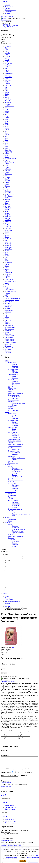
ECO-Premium (9, 106)
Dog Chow (8, 99)
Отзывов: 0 (13, 678)
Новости (7, 603)
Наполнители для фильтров (21, 514)
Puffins (7, 223)
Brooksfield (8, 77)
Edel (6, 107)
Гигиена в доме (13, 410)
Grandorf (7, 145)
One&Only (8, 199)
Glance (7, 135)
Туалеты (15, 384)
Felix (6, 114)
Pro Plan (7, 218)
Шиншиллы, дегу (17, 476)
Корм (10, 466)
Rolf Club (8, 228)
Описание (4, 681)
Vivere (7, 266)
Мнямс (7, 322)
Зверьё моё (8, 301)
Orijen (6, 203)
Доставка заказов (10, 807)
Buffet (6, 78)
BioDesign (8, 65)
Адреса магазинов (10, 821)
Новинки (8, 598)
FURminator (16, 396)
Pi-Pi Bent (8, 208)
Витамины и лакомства (15, 393)
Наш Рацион (9, 325)
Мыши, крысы (16, 471)
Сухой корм (12, 362)
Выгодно (7, 293)
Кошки (7, 412)
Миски (10, 408)
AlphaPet (7, 53)
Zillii (6, 271)
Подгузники (16, 383)
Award (7, 60)
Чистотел (8, 351)
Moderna (7, 180)
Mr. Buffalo (8, 192)
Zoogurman (8, 274)
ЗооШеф (7, 308)
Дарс (6, 295)
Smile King (8, 245)
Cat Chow (8, 80)
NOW (6, 198)
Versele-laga (8, 262)
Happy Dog (8, 152)
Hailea (6, 148)
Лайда (7, 315)
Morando (7, 186)
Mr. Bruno (8, 191)
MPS (6, 189)
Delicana (7, 97)
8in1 (6, 48)
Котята (14, 415)
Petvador (7, 206)
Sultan (6, 252)
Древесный (15, 435)
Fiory (6, 119)
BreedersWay (9, 73)
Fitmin (6, 121)
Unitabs (7, 261)
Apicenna (7, 56)
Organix (7, 201)
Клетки (10, 478)
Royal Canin (8, 230)
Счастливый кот (10, 339)
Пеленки (15, 381)
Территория (8, 344)
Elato (6, 109)
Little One (8, 169)
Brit (6, 75)
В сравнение (12, 676)
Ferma (6, 116)
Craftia (7, 92)
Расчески (15, 398)
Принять (22, 860)
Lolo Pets (7, 170)
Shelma (7, 237)
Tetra (6, 254)
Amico (7, 55)
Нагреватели (16, 504)
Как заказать (9, 11)
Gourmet (7, 141)
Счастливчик (9, 337)
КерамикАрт (9, 310)
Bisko (6, 66)
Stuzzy (7, 250)
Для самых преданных (12, 300)
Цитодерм (8, 349)
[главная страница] (4, 18)
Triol (6, 259)
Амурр (7, 283)
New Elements (9, 196)
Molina (7, 182)
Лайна (7, 317)
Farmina (7, 112)
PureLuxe (7, 225)
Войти (3, 16)
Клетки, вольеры (13, 400)
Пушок (7, 332)
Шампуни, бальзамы (18, 403)
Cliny (6, 89)
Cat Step (7, 82)
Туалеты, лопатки (14, 439)
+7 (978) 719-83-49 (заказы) (9, 25)
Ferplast (7, 118)
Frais (6, 126)
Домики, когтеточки (14, 446)
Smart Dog (8, 243)
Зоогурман (8, 306)
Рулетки (11, 391)
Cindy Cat (8, 85)
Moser (6, 187)
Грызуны (7, 464)
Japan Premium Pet (10, 158)
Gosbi (6, 140)
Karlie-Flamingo (9, 162)
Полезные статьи (10, 10)
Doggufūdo (8, 102)
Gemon (7, 129)
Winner (7, 269)
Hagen (7, 146)
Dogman (7, 104)
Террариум (8, 517)
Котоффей (8, 312)
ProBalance (8, 220)
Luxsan (7, 172)
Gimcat (7, 131)
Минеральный (16, 434)
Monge (7, 184)
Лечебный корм (13, 374)
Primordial (8, 216)
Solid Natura (8, 247)
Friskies (7, 128)
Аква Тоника (9, 279)
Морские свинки (17, 470)
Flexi (6, 123)
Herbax (7, 153)
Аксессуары (12, 483)
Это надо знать (9, 819)
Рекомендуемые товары (12, 601)
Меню (5, 1)
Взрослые (15, 366)
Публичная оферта (11, 823)
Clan (6, 87)
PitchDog (7, 209)
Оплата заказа (9, 6)
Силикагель (16, 437)
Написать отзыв (24, 678)
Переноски (11, 386)
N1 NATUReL (9, 194)
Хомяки (14, 473)
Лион (6, 318)
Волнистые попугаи (18, 529)
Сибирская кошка (10, 335)
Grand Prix (8, 143)
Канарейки (15, 527)
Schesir (7, 235)
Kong (6, 165)
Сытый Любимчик (11, 342)
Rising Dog (8, 226)
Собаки (7, 361)
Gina (6, 133)
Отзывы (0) (11, 681)
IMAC (7, 157)
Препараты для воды (15, 509)
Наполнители (12, 432)
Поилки (14, 487)
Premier (7, 213)
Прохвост (8, 330)
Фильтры (15, 502)
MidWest (7, 177)
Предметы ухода (13, 395)
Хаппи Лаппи (9, 347)
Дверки (10, 390)
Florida (7, 124)
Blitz (6, 68)
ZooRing (7, 276)
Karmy (7, 163)
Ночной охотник (10, 327)
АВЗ (6, 278)
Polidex (7, 211)
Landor (7, 167)
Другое (14, 490)
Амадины (15, 526)
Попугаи (7, 522)
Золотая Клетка (9, 305)
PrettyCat (7, 215)
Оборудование (13, 500)
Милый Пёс (8, 320)
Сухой (14, 376)
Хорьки (14, 475)
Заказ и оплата (9, 805)
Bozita (6, 72)
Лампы (14, 507)
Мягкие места (12, 388)
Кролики (15, 468)
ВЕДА (7, 288)
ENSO (7, 111)
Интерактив (16, 449)
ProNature (8, 221)
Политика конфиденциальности (11, 845)
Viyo (6, 267)
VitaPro (7, 264)
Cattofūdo (8, 83)
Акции (7, 596)
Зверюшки (8, 303)
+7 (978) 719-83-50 (7, 27)
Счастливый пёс (10, 341)
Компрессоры (16, 505)
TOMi (6, 257)
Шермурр (8, 352)
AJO (6, 51)
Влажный (15, 378)
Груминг (15, 405)
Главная (7, 5)
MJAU (7, 179)
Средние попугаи (17, 531)
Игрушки (11, 407)
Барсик (7, 284)
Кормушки (15, 485)
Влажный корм (13, 369)
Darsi (6, 95)
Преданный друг (10, 329)
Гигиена (11, 379)
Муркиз (7, 323)
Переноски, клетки (14, 441)
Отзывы (7, 13)
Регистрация (9, 16)
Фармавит (8, 346)
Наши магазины (6, 20)
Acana (6, 49)
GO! (6, 136)
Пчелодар (8, 334)
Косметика (11, 401)
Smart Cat (8, 242)
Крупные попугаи (18, 532)
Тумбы (10, 498)
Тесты (14, 515)
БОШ (6, 286)
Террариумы (12, 519)
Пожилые (15, 367)
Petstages (7, 204)
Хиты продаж (9, 599)
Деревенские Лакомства (12, 298)
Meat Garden (8, 174)
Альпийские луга (10, 281)
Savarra (7, 232)
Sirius (6, 240)
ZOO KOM (8, 272)
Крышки (11, 497)
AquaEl (7, 58)
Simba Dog (8, 238)
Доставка (8, 8)
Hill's (6, 155)
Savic (6, 233)
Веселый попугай (10, 291)
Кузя (6, 313)
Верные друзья (9, 289)
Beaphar (7, 61)
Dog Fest (7, 100)
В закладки (4, 676)
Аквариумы (12, 495)
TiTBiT (7, 255)
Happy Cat (8, 150)
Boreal (7, 70)
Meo (6, 175)
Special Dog (8, 249)
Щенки (14, 364)
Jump (6, 160)
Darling (7, 94)
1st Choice (8, 46)
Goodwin (7, 138)
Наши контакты (10, 809)
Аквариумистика (10, 492)
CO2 (13, 512)
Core (6, 90)
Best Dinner (8, 63)
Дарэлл (7, 296)
